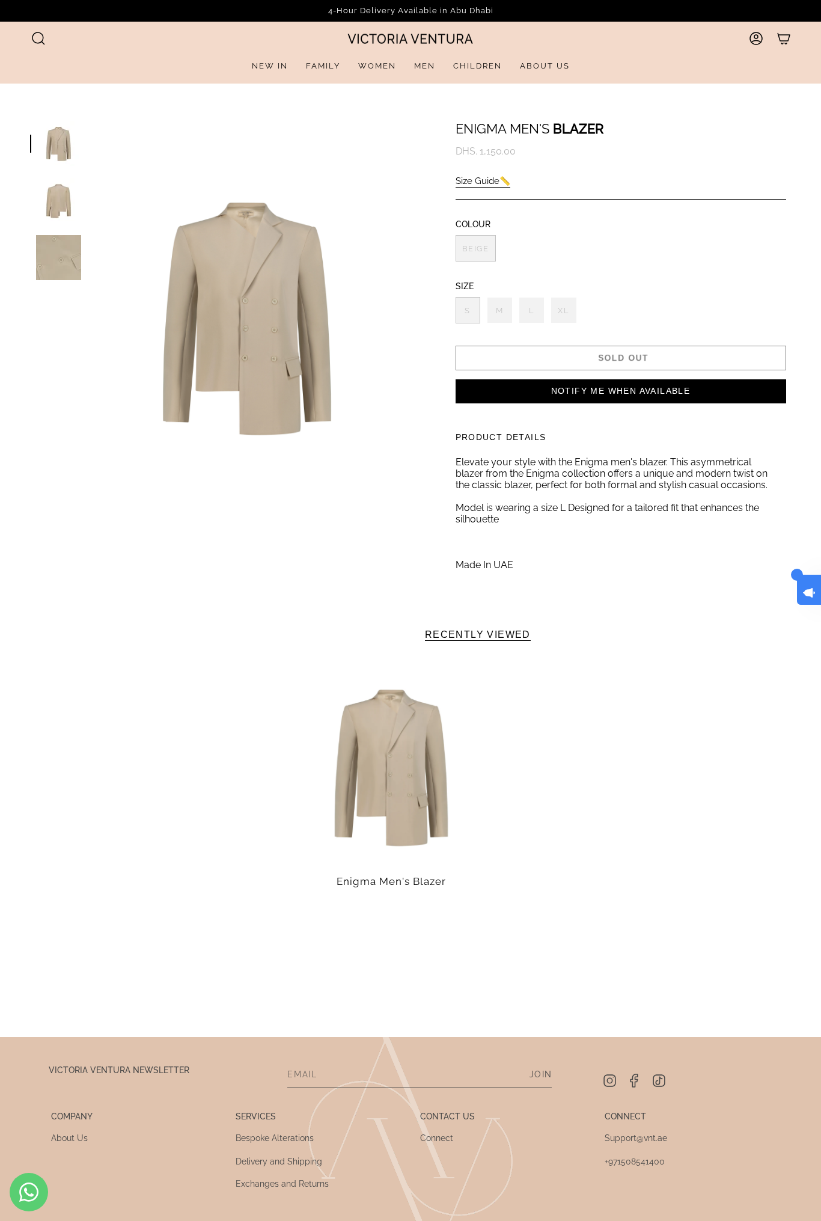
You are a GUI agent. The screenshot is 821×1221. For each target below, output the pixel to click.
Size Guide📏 (483, 181)
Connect (436, 1138)
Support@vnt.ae (636, 1138)
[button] (38, 38)
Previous (93, 315)
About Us (69, 1138)
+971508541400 (635, 1161)
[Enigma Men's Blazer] (391, 765)
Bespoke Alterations (275, 1138)
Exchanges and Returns (282, 1184)
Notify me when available (621, 391)
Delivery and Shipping (279, 1161)
